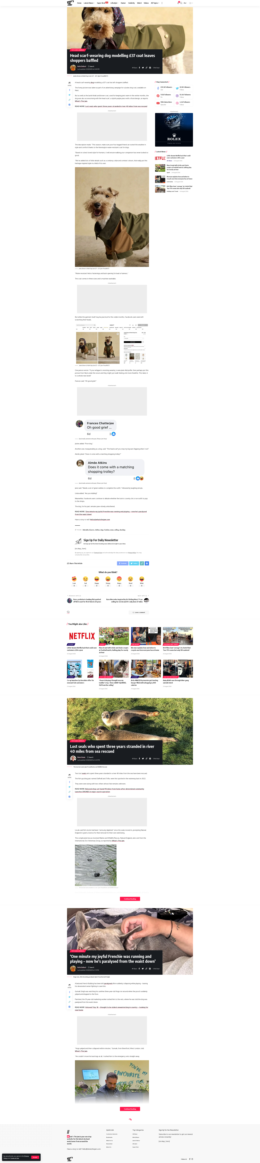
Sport (168, 172)
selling (116, 530)
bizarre (91, 530)
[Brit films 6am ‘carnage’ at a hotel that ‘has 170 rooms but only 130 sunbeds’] (160, 189)
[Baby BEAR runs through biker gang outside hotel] (178, 669)
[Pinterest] (164, 95)
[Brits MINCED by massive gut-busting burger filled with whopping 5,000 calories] (146, 669)
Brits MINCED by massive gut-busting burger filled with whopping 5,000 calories (144, 682)
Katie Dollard (81, 66)
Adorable (86, 530)
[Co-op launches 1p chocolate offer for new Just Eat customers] (82, 669)
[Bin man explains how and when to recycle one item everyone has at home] (160, 179)
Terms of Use (14, 1158)
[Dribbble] (183, 103)
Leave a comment (140, 612)
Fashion (106, 530)
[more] (162, 3)
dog (92, 82)
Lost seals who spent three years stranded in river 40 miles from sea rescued (116, 106)
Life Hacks (170, 181)
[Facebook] (164, 88)
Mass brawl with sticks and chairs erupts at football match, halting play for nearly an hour (179, 167)
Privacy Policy (132, 552)
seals (84, 773)
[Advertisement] (112, 126)
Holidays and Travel (172, 191)
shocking (122, 530)
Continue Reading (130, 899)
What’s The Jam (81, 101)
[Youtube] (164, 103)
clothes (97, 530)
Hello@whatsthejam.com (100, 520)
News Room (81, 757)
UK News (169, 160)
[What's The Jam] (70, 3)
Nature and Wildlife (170, 677)
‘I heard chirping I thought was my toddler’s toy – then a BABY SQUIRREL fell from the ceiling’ (112, 682)
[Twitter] (183, 88)
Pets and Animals (78, 50)
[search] (181, 3)
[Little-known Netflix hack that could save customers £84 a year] (160, 158)
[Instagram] (183, 95)
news (112, 530)
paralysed (108, 983)
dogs (102, 530)
